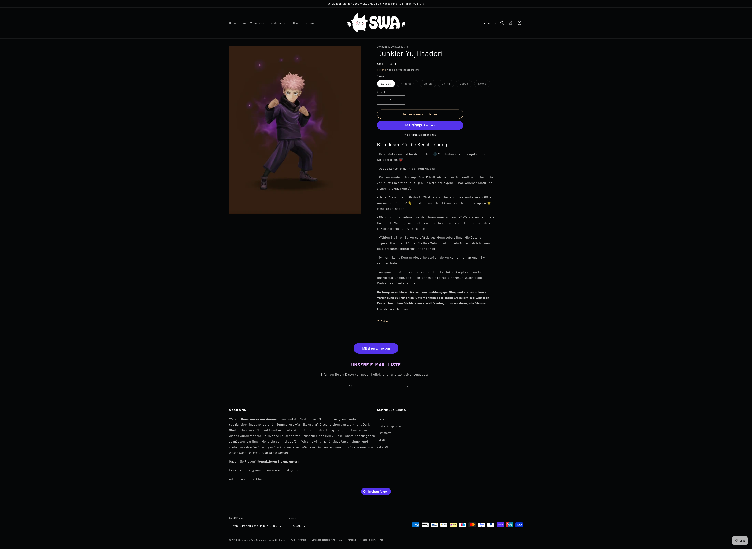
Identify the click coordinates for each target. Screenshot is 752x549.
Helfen (381, 439)
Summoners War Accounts (252, 540)
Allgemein (409, 84)
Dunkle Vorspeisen (389, 426)
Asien (430, 84)
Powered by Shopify (277, 540)
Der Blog (382, 446)
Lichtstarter (384, 432)
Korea (484, 84)
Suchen (382, 419)
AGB (341, 539)
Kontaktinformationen (372, 539)
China (448, 84)
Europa (386, 83)
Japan (466, 84)
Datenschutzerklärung (323, 539)
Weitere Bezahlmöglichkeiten (420, 134)
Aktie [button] (384, 321)
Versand (381, 69)
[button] (502, 23)
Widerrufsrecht (299, 539)
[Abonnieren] (406, 385)
